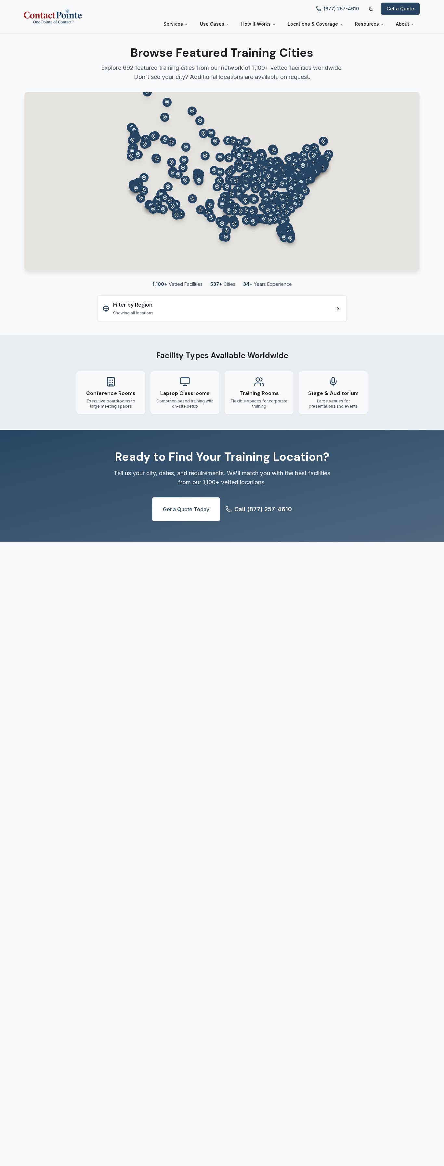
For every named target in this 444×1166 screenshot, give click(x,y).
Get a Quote (400, 8)
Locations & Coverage (313, 24)
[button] (215, 141)
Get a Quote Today (186, 509)
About (402, 24)
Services (173, 24)
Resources (367, 24)
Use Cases (212, 24)
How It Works (256, 24)
